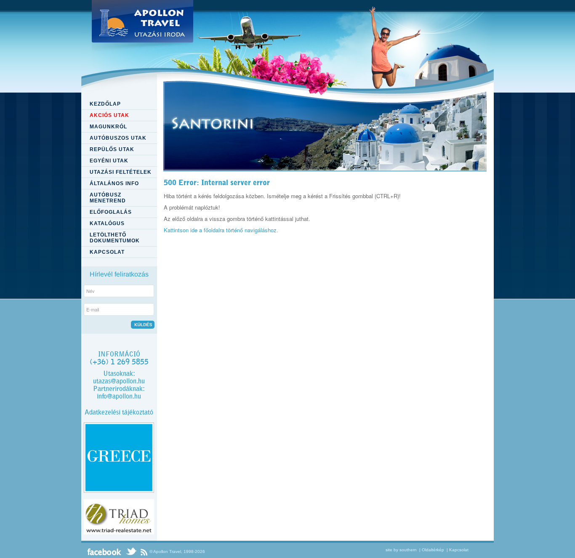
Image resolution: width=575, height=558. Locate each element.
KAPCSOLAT (107, 252)
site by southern (401, 549)
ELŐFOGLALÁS (111, 212)
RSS (143, 551)
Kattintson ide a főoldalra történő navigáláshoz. (221, 230)
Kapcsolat (459, 549)
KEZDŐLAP (105, 104)
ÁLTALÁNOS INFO (114, 183)
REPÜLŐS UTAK (112, 149)
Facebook (104, 551)
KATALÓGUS (107, 223)
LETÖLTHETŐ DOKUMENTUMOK (115, 238)
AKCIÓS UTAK (109, 115)
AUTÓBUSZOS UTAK (118, 138)
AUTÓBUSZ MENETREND (108, 198)
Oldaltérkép (433, 549)
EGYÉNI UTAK (109, 161)
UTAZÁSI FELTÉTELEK (121, 172)
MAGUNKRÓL (108, 127)
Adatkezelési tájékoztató (119, 412)
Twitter (130, 551)
